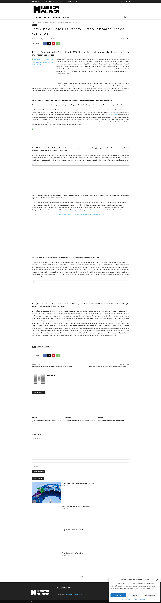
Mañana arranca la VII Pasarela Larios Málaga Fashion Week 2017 (109, 366)
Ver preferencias (150, 595)
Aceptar (118, 595)
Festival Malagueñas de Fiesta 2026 (72, 553)
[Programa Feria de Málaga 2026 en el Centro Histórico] (46, 492)
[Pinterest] (53, 43)
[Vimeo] (127, 1)
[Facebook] (119, 1)
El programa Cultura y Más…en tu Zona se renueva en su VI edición (52, 366)
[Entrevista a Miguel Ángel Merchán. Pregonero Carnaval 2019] (47, 407)
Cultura (100, 417)
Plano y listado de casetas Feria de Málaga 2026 (76, 506)
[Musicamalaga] (33, 39)
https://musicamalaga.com (53, 378)
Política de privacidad (140, 599)
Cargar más (80, 576)
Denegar (134, 595)
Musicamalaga (39, 39)
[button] (157, 580)
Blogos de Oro (112, 115)
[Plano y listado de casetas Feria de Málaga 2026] (46, 516)
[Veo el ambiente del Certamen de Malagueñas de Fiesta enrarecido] (113, 407)
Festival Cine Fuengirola (43, 346)
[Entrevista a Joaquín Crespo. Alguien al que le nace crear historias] (80, 407)
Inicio (33, 22)
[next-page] (36, 426)
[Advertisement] (96, 9)
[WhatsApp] (58, 43)
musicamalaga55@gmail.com (74, 594)
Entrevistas (38, 22)
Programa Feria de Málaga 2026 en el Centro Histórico (78, 483)
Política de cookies (127, 599)
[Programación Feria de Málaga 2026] (46, 539)
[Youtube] (129, 1)
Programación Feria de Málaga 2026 (72, 530)
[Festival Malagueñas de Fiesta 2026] (46, 562)
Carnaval (34, 417)
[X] (124, 1)
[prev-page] (33, 426)
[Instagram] (121, 1)
